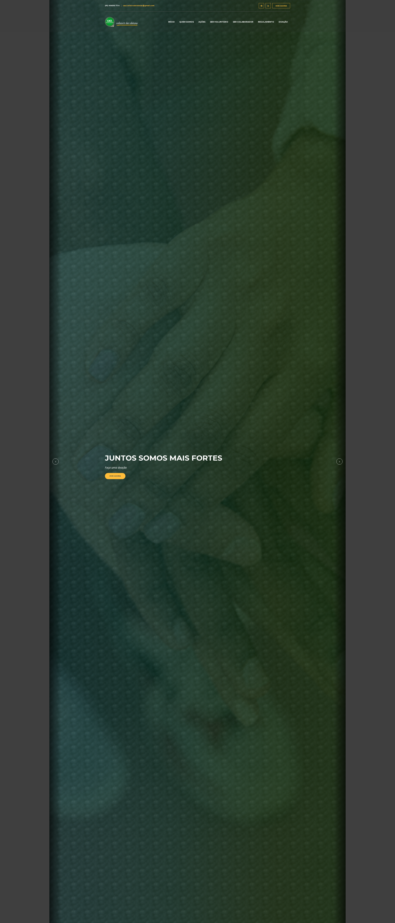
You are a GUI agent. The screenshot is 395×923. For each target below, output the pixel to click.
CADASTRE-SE (116, 476)
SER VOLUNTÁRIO (219, 22)
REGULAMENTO (266, 22)
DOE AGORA (281, 6)
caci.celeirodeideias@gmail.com (138, 5)
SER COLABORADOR (243, 22)
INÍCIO (171, 22)
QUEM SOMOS (186, 22)
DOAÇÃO (283, 22)
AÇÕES (201, 22)
